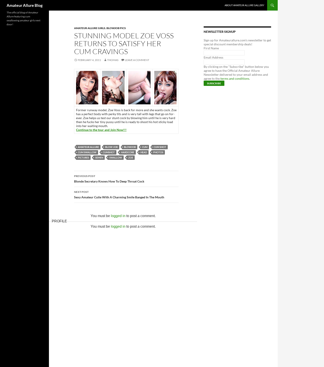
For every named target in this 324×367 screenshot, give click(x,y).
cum (144, 147)
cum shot (160, 147)
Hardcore (127, 152)
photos (158, 152)
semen (99, 157)
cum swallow (87, 152)
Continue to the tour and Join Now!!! (101, 130)
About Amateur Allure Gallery (244, 5)
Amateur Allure (88, 147)
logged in (118, 216)
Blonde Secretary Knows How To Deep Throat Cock (109, 178)
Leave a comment (137, 60)
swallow (115, 157)
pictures (83, 157)
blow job (111, 147)
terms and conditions (234, 78)
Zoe (130, 157)
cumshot (109, 152)
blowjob (130, 147)
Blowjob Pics (116, 28)
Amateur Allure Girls (89, 28)
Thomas (112, 60)
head (143, 152)
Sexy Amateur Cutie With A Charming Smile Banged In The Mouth (119, 194)
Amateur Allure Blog (25, 5)
